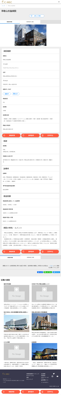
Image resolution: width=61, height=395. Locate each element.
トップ (3, 5)
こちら (51, 265)
